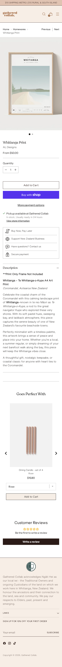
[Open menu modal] (57, 14)
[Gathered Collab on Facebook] (5, 644)
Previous (45, 29)
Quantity (8, 163)
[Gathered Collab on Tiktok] (15, 644)
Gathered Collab (29, 655)
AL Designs (10, 147)
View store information (18, 220)
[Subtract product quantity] (6, 170)
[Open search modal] (44, 14)
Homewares (19, 29)
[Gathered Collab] (10, 14)
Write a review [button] (31, 541)
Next (56, 29)
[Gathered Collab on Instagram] (10, 644)
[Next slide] (56, 453)
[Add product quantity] (15, 170)
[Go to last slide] (6, 453)
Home (6, 29)
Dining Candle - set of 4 (31, 470)
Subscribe (53, 632)
